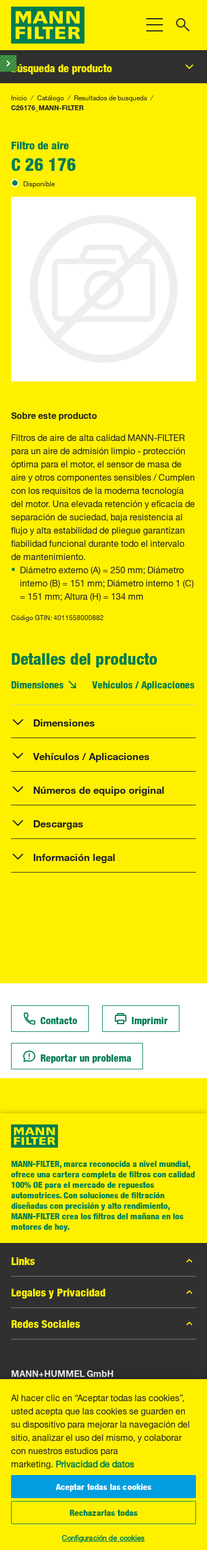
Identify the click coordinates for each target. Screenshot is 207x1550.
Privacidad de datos (95, 1463)
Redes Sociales (45, 1323)
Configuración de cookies (103, 1536)
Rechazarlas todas (104, 1512)
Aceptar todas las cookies (104, 1486)
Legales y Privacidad (58, 1292)
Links (23, 1260)
